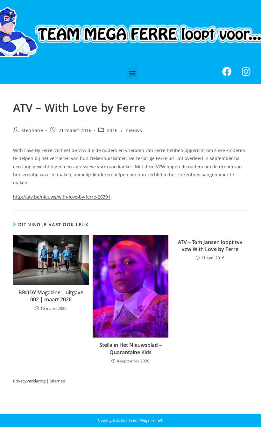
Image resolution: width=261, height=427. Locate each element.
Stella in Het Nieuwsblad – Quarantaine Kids (130, 348)
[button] (132, 72)
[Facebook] (226, 71)
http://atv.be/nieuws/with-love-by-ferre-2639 (60, 197)
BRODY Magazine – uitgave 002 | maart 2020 (50, 296)
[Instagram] (246, 71)
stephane (32, 130)
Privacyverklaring (29, 381)
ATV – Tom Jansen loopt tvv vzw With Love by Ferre (210, 246)
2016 (112, 130)
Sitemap (57, 381)
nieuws (134, 130)
